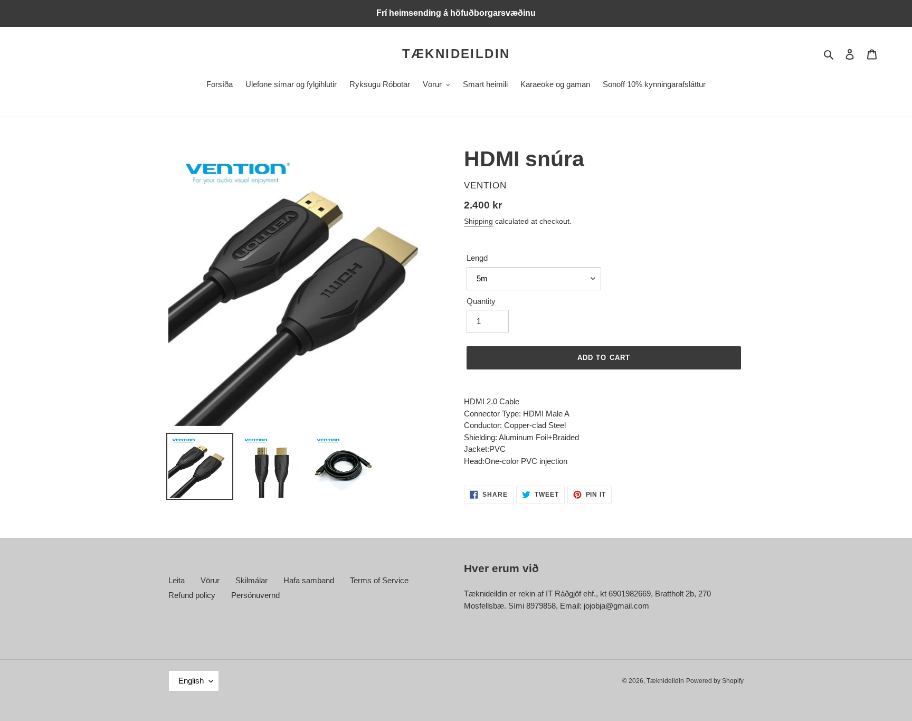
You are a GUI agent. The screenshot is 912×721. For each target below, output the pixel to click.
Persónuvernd (255, 595)
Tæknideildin (456, 53)
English (191, 680)
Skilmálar (251, 580)
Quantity (481, 301)
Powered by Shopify (715, 681)
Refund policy (191, 595)
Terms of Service (379, 580)
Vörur (210, 580)
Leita (176, 580)
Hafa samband (308, 580)
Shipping (478, 221)
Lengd (477, 257)
